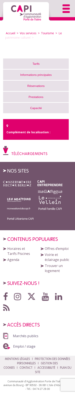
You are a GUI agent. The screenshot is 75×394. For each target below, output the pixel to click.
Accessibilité (46, 367)
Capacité (36, 108)
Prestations (36, 97)
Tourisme (47, 33)
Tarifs (36, 63)
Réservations (36, 86)
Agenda (13, 259)
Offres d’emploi (57, 248)
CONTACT (26, 367)
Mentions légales (17, 359)
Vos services (28, 33)
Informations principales (36, 74)
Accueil (11, 33)
